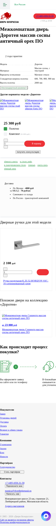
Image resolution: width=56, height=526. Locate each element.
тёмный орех (10, 168)
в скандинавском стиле (15, 165)
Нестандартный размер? (14, 87)
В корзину (36, 143)
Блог (2, 452)
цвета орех (42, 165)
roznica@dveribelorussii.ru (18, 491)
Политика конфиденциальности (15, 522)
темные (31, 165)
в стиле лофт (26, 161)
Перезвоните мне (14, 486)
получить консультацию (28, 152)
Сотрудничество (7, 467)
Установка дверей (8, 418)
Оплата (3, 426)
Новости (4, 456)
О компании (6, 444)
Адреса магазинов (14, 506)
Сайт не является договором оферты (17, 520)
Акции (3, 448)
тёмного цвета (10, 161)
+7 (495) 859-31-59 (45, 16)
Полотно (14, 128)
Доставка (4, 422)
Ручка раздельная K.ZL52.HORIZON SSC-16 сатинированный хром (25, 282)
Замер (2, 414)
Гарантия (4, 434)
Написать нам (12, 494)
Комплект (19, 134)
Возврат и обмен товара (11, 430)
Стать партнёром (12, 472)
